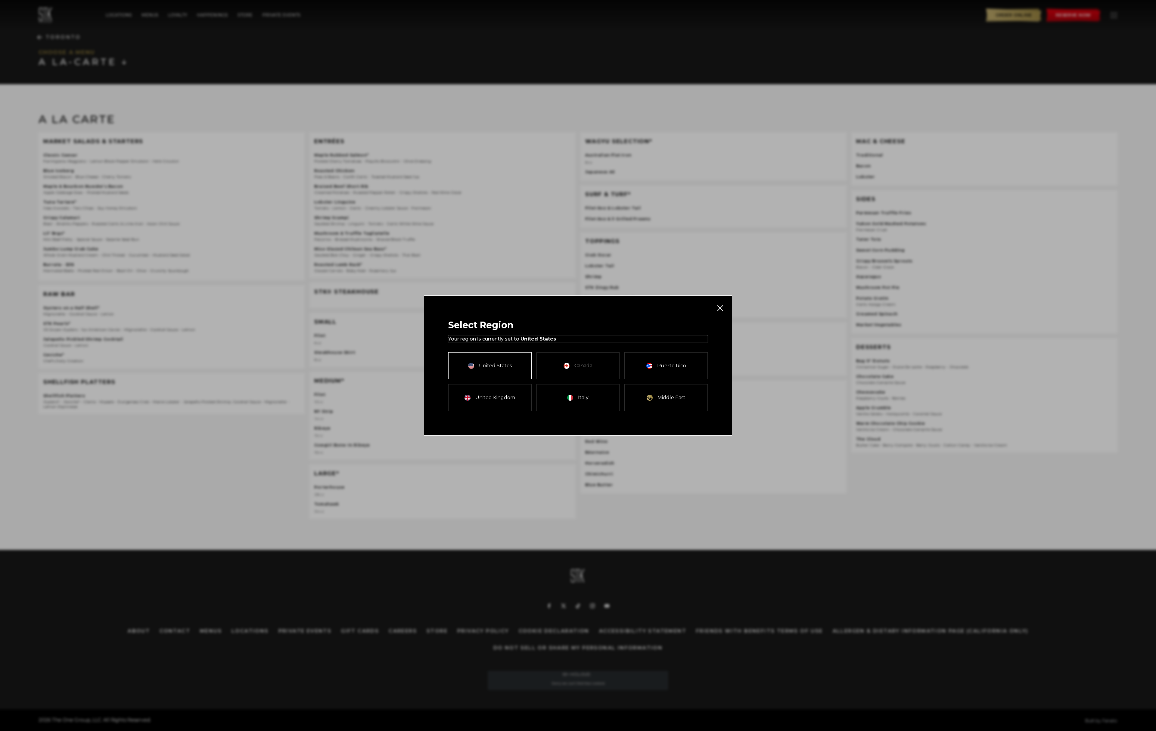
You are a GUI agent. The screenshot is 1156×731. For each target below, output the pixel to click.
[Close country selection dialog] (719, 307)
